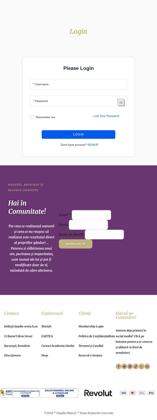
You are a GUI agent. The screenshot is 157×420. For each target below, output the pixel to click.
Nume (63, 225)
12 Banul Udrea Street (18, 336)
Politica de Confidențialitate (96, 336)
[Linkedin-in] (147, 366)
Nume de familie (71, 234)
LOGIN (78, 134)
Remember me (45, 117)
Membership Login (91, 326)
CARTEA (47, 336)
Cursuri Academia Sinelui (57, 346)
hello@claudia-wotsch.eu (21, 326)
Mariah (46, 326)
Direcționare (12, 355)
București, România (17, 346)
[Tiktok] (136, 366)
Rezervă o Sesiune (90, 355)
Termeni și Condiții (90, 346)
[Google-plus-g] (141, 366)
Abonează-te (75, 243)
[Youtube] (124, 366)
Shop (44, 355)
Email (65, 215)
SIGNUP (92, 144)
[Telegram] (130, 366)
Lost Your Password (106, 116)
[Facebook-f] (118, 366)
